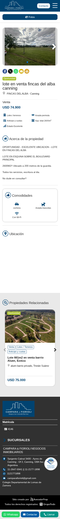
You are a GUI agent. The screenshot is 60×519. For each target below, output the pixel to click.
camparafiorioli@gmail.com (22, 478)
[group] (30, 46)
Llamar (51, 514)
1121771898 (13, 473)
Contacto (43, 5)
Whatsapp (12, 514)
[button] (53, 46)
